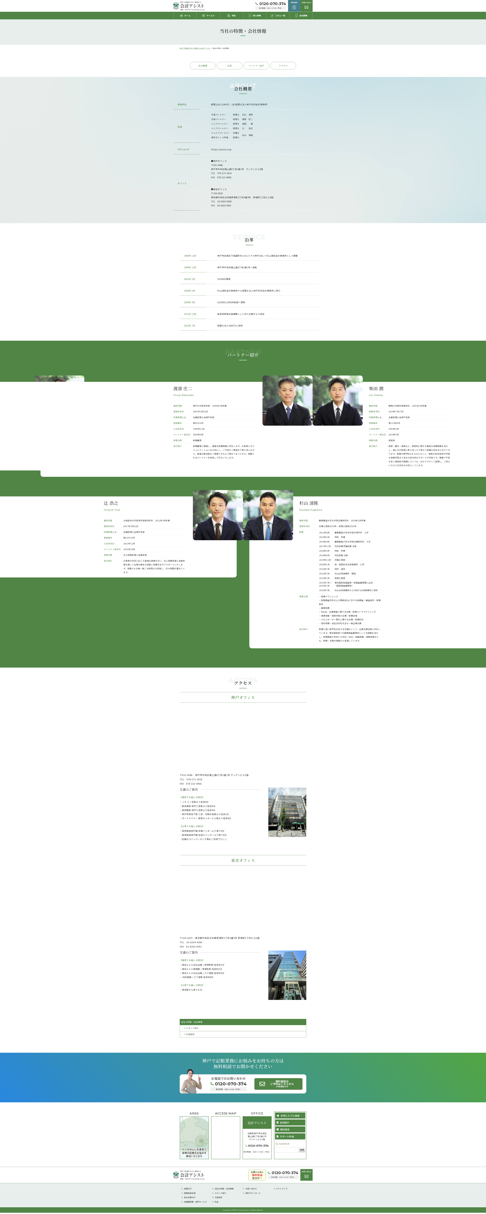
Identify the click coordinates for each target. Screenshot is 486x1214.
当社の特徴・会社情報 (224, 1188)
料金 (216, 1201)
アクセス (283, 65)
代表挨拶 (190, 1034)
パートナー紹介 (256, 65)
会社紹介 (284, 1122)
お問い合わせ (251, 1188)
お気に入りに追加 (290, 1115)
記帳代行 (188, 1188)
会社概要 (202, 65)
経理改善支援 (189, 1193)
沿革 (229, 65)
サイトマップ (281, 1188)
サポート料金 (287, 1136)
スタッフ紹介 (192, 1028)
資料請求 (285, 1129)
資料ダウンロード (253, 1193)
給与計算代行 (189, 1197)
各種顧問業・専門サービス (195, 1201)
